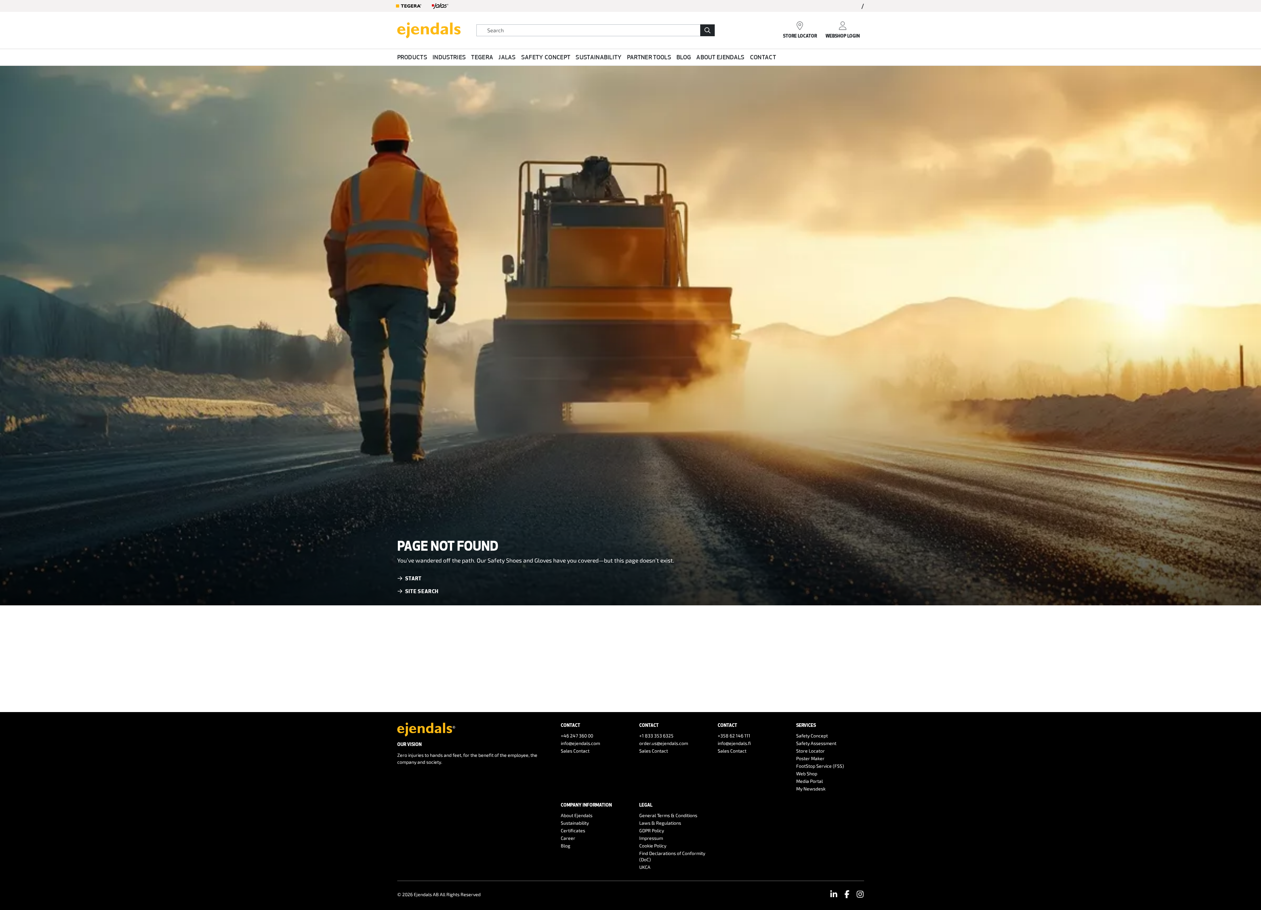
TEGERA (482, 57)
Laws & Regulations (660, 823)
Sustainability (598, 57)
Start (413, 578)
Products (412, 57)
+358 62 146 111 (734, 735)
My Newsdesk (811, 788)
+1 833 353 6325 (656, 735)
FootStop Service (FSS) (820, 766)
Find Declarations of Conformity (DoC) (672, 856)
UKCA (644, 867)
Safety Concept (545, 57)
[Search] (707, 30)
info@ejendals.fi (734, 743)
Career (568, 838)
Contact (763, 57)
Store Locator (810, 751)
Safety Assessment (816, 743)
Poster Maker (810, 758)
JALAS (507, 57)
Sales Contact (575, 751)
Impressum (651, 838)
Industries (449, 57)
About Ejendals (720, 57)
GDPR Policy (651, 830)
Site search (422, 591)
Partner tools (649, 57)
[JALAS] (440, 6)
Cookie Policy (652, 845)
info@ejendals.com (580, 743)
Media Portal (809, 781)
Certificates (573, 830)
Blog (683, 57)
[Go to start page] (429, 29)
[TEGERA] (408, 6)
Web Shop (806, 773)
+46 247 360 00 (577, 735)
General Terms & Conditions (668, 815)
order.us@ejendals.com (663, 743)
